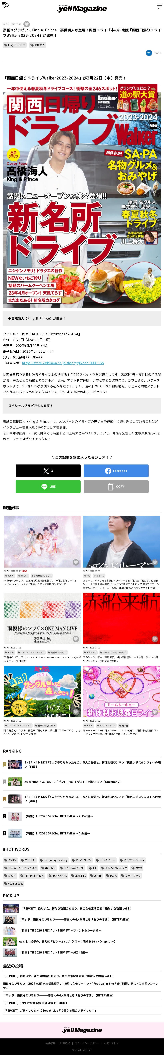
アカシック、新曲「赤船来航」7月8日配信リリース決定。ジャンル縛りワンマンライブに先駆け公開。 (120, 659)
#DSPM (11, 575)
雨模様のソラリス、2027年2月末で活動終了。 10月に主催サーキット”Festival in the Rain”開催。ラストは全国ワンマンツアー (40, 582)
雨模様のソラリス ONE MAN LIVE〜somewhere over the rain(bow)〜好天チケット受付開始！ (42, 659)
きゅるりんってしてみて (22, 868)
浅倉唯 (98, 876)
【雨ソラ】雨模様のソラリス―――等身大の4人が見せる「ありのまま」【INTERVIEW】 (59, 995)
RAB (88, 575)
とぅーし (100, 575)
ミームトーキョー (108, 725)
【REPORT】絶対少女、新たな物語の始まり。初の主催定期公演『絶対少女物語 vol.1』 (58, 976)
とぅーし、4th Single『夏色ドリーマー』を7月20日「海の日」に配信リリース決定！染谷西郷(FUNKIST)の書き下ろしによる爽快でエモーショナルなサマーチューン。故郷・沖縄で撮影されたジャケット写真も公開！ (121, 584)
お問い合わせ (111, 1043)
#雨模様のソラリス (43, 575)
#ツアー (24, 575)
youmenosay (15, 883)
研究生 (12, 876)
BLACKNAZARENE (74, 868)
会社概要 (50, 1043)
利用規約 (65, 1043)
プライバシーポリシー (87, 1043)
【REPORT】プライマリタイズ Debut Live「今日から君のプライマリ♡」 (50, 1010)
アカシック (92, 652)
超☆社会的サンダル (47, 725)
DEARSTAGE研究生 (116, 868)
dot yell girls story (55, 860)
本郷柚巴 (80, 876)
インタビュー (107, 860)
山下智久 (50, 868)
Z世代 (138, 868)
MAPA (113, 876)
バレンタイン (83, 860)
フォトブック (133, 876)
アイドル (30, 860)
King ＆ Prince (16, 45)
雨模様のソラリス (59, 652)
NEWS (6, 24)
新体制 (125, 725)
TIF (95, 868)
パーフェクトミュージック (33, 652)
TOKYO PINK (60, 876)
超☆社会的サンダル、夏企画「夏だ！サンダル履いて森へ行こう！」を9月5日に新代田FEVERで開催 (42, 732)
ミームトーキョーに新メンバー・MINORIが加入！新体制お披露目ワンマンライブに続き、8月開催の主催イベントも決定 (120, 732)
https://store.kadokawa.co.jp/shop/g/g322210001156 (63, 363)
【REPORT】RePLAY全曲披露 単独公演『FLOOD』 (35, 1003)
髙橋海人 (39, 45)
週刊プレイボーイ (134, 860)
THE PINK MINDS (34, 876)
